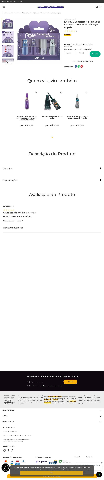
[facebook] (76, 66)
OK (51, 473)
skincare (55, 399)
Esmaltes (11, 13)
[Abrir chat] (99, 474)
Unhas (5, 13)
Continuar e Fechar (52, 476)
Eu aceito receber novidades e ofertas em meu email (45, 386)
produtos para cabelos (55, 396)
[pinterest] (81, 66)
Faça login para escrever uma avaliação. (17, 216)
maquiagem (47, 399)
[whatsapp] (78, 66)
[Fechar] (102, 463)
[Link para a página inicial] (2, 13)
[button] (2, 6)
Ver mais (67, 35)
